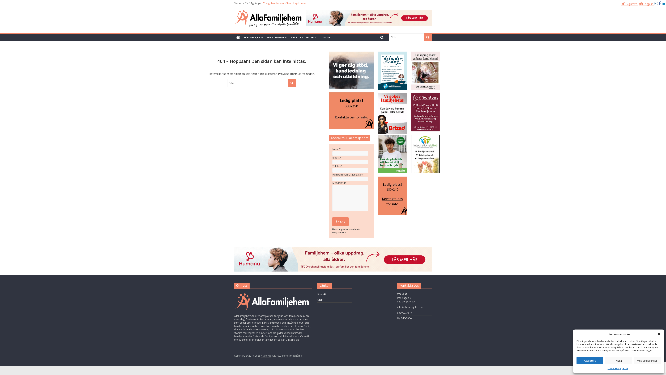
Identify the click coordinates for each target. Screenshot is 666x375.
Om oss (325, 37)
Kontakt (321, 294)
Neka (619, 360)
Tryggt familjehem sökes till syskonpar (284, 3)
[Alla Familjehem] (238, 37)
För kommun (275, 37)
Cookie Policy (614, 368)
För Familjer (252, 37)
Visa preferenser (647, 360)
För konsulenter (302, 37)
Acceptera (590, 360)
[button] (659, 334)
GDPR (625, 368)
